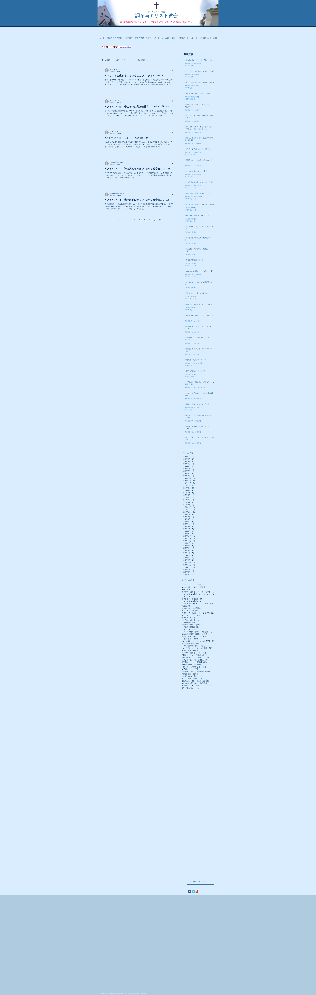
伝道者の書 (202, 655)
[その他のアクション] (173, 70)
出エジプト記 (189, 660)
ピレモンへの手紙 (191, 620)
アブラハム (204, 585)
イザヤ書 (204, 587)
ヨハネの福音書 (191, 643)
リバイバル (188, 648)
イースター (189, 589)
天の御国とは (201, 664)
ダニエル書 (188, 606)
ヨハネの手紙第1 (206, 641)
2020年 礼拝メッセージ (124, 60)
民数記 (187, 674)
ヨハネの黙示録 (190, 646)
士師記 (187, 664)
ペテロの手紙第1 (191, 625)
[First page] (118, 220)
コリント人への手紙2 (192, 601)
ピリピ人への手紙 (191, 618)
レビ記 (198, 650)
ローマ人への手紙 (191, 653)
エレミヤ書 (208, 592)
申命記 (187, 676)
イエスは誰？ (189, 587)
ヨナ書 (198, 639)
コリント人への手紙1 (193, 599)
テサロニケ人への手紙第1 (194, 608)
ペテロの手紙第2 (191, 627)
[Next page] (155, 220)
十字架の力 (188, 662)
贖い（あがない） (191, 688)
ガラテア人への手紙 (192, 594)
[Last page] (160, 220)
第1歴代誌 (203, 681)
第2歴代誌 (188, 686)
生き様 (198, 674)
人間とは (188, 655)
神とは (199, 676)
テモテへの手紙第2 (191, 613)
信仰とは (204, 657)
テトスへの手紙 (190, 611)
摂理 (199, 669)
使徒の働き (189, 657)
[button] (173, 60)
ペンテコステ (189, 629)
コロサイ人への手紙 (192, 604)
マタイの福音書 (191, 632)
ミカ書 (207, 634)
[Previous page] (123, 220)
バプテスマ (198, 615)
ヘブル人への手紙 (191, 622)
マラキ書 (207, 632)
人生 (207, 653)
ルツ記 (187, 650)
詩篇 (210, 686)
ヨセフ (187, 639)
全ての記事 (106, 60)
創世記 (203, 660)
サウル (209, 604)
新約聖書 (188, 672)
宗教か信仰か (199, 667)
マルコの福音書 (191, 634)
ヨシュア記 (200, 636)
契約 (186, 667)
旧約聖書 (204, 672)
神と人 (187, 679)
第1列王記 (188, 681)
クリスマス (189, 597)
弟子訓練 (187, 669)
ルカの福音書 (205, 648)
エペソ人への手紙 (191, 592)
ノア (186, 615)
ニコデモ (209, 613)
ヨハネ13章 (188, 641)
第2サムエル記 (190, 683)
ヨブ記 (205, 646)
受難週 (202, 662)
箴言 (200, 686)
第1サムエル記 (201, 679)
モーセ (187, 636)
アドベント (189, 585)
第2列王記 (205, 683)
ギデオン (209, 594)
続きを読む (142, 60)
